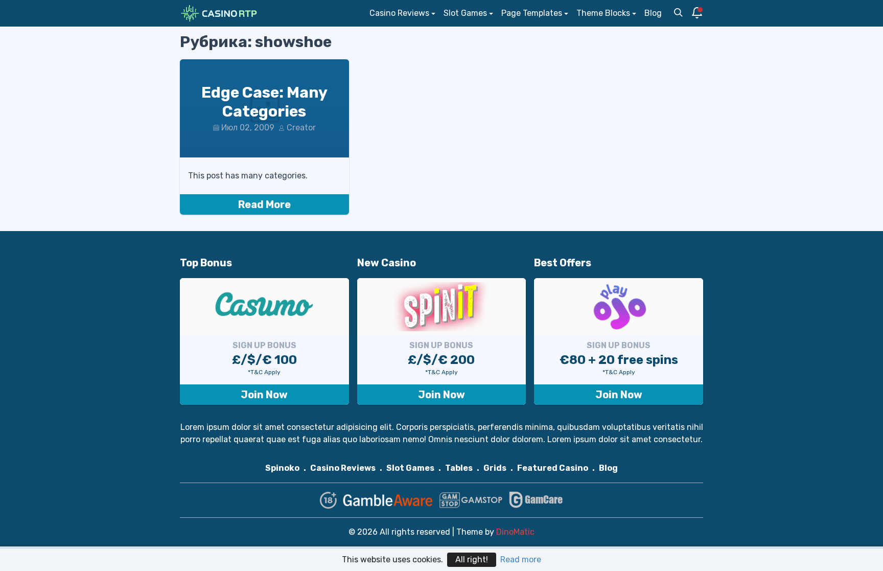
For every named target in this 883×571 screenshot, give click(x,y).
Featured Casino (552, 468)
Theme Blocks (603, 13)
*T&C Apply (264, 372)
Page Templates (531, 13)
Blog (653, 13)
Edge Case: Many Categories (264, 102)
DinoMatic (515, 532)
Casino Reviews (399, 13)
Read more (520, 559)
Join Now (264, 395)
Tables (459, 468)
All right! (471, 559)
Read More (264, 204)
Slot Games (465, 13)
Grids (494, 468)
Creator (301, 127)
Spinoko (282, 468)
